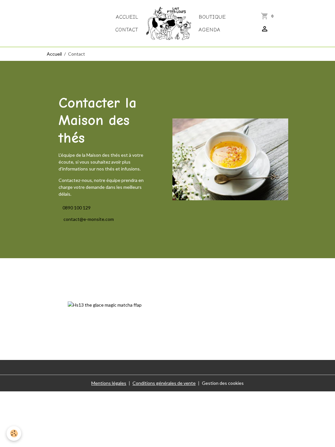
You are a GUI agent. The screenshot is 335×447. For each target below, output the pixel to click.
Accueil (127, 17)
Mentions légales (108, 383)
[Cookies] (14, 433)
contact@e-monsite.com (88, 219)
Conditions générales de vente (164, 383)
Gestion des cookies (223, 383)
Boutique (212, 17)
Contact (126, 30)
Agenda (209, 30)
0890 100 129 (76, 207)
